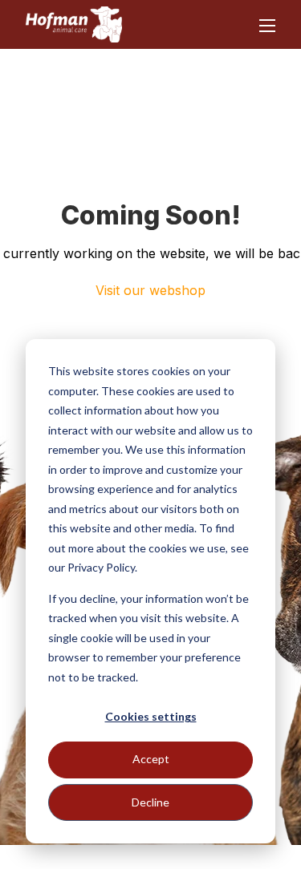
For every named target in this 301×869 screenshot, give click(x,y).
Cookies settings (151, 716)
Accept (150, 759)
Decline (150, 802)
